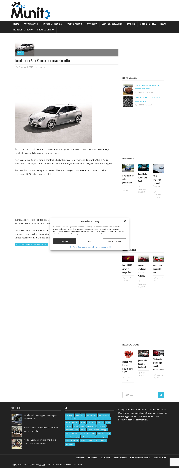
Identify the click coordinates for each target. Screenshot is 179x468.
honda (108, 422)
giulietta (29, 244)
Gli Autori (105, 458)
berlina (68, 419)
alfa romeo (20, 244)
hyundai (68, 426)
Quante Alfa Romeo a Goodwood (142, 364)
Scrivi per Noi (120, 458)
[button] (125, 221)
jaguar (82, 426)
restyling (76, 437)
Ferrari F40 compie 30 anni (157, 269)
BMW (75, 419)
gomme (100, 422)
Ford (94, 422)
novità (68, 433)
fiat (89, 422)
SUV (97, 440)
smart (83, 440)
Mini (76, 429)
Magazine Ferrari (129, 249)
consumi (107, 419)
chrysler (91, 419)
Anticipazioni (31, 24)
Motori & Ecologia (52, 24)
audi (77, 415)
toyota (103, 440)
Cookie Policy (72, 247)
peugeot (82, 433)
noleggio (104, 429)
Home (16, 24)
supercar (90, 440)
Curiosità (92, 24)
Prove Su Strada (45, 29)
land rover (102, 426)
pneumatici (91, 433)
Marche (131, 24)
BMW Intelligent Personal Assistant (157, 181)
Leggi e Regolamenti (112, 24)
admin (42, 67)
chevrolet (82, 419)
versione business (40, 244)
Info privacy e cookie (140, 458)
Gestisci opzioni (114, 241)
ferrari (83, 422)
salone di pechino (72, 440)
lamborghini (91, 426)
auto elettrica (91, 415)
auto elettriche (104, 415)
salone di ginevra (88, 437)
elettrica (75, 422)
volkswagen (70, 444)
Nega (89, 241)
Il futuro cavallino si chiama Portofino (142, 270)
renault (68, 437)
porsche (101, 433)
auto (83, 415)
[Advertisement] (62, 77)
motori (83, 429)
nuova (74, 433)
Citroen (99, 419)
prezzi (108, 433)
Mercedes (69, 429)
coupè (68, 422)
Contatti (80, 458)
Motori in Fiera (148, 24)
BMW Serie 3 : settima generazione (128, 179)
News (163, 24)
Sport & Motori (74, 24)
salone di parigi (101, 437)
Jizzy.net (41, 464)
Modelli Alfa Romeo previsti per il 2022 (127, 367)
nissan (96, 429)
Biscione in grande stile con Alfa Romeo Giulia (158, 364)
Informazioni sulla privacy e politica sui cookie (95, 247)
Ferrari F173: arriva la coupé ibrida (127, 269)
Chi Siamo (92, 458)
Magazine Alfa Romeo (130, 344)
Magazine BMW (128, 158)
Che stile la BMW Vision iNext (142, 177)
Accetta (64, 241)
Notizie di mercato (23, 29)
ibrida (76, 426)
